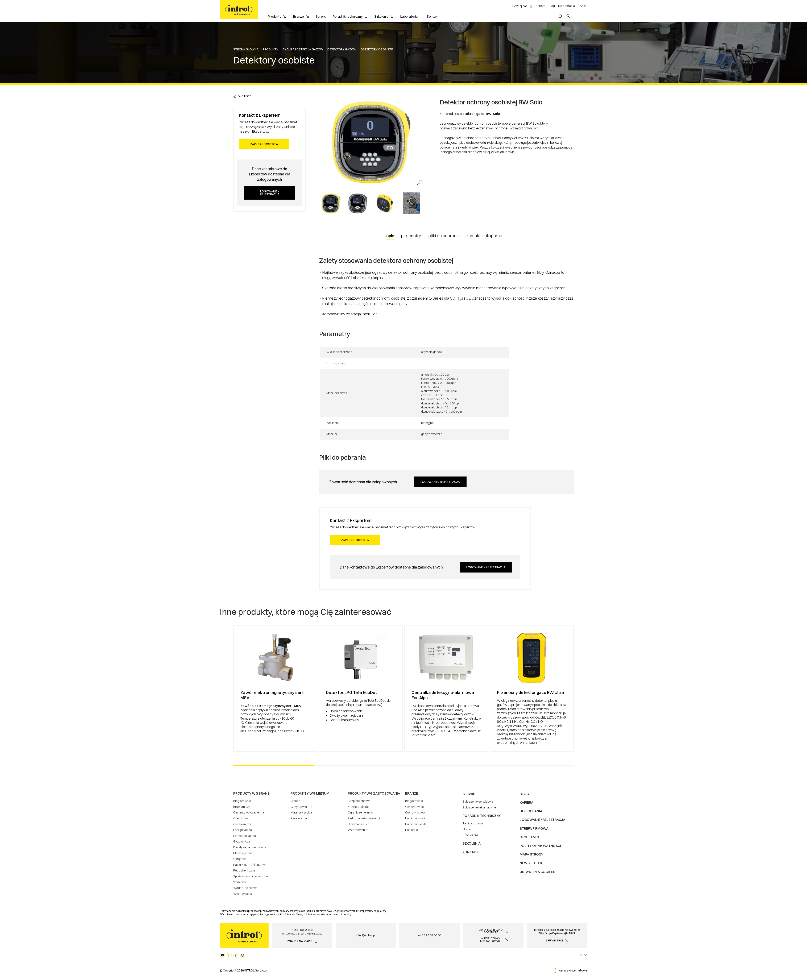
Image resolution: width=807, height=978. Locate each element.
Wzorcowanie (357, 830)
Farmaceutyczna (244, 836)
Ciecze (295, 801)
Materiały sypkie (301, 812)
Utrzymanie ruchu (359, 824)
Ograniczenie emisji (361, 812)
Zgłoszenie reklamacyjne (479, 807)
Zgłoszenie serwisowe (478, 801)
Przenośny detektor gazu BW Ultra (530, 692)
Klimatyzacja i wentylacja (249, 847)
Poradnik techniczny (348, 16)
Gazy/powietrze (301, 807)
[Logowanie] (567, 16)
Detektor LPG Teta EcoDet (351, 692)
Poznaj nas (519, 6)
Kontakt (433, 16)
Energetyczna (242, 830)
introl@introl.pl (366, 935)
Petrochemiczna (244, 870)
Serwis (321, 16)
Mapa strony (531, 854)
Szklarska (240, 882)
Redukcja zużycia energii (364, 818)
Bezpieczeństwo (359, 801)
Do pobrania (566, 6)
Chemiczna (240, 818)
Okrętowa (240, 859)
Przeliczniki (470, 835)
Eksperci (468, 829)
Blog (552, 6)
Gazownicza (241, 841)
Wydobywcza (242, 894)
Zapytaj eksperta (264, 144)
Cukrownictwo (415, 812)
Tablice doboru (473, 823)
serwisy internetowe (573, 970)
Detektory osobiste (377, 49)
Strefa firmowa (534, 828)
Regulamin (529, 837)
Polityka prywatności (540, 846)
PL (585, 6)
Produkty (274, 16)
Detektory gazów (341, 49)
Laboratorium (410, 16)
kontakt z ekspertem (486, 235)
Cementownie (414, 807)
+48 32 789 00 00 (429, 935)
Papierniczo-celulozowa (249, 865)
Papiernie (411, 830)
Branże (298, 16)
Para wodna (299, 818)
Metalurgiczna (242, 853)
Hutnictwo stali (415, 818)
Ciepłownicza (242, 824)
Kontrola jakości (358, 807)
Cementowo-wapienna (248, 812)
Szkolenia (381, 16)
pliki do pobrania (444, 235)
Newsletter (531, 863)
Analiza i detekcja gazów (302, 49)
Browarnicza (242, 807)
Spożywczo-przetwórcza (250, 876)
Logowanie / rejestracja (270, 193)
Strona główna (246, 49)
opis (390, 235)
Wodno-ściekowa (245, 888)
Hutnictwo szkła (415, 824)
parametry (411, 235)
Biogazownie (242, 801)
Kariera (540, 6)
